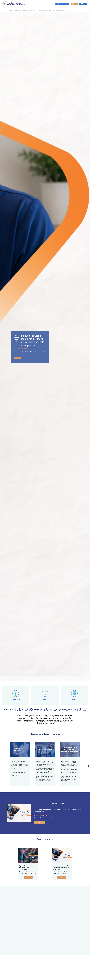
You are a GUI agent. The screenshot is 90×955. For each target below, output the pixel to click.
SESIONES (24, 10)
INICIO (5, 10)
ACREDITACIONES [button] (33, 10)
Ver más (17, 353)
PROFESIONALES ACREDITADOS (46, 10)
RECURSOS (17, 10)
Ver (39, 822)
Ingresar (74, 4)
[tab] (44, 679)
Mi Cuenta (83, 4)
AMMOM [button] (11, 10)
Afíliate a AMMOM (61, 4)
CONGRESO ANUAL (60, 10)
